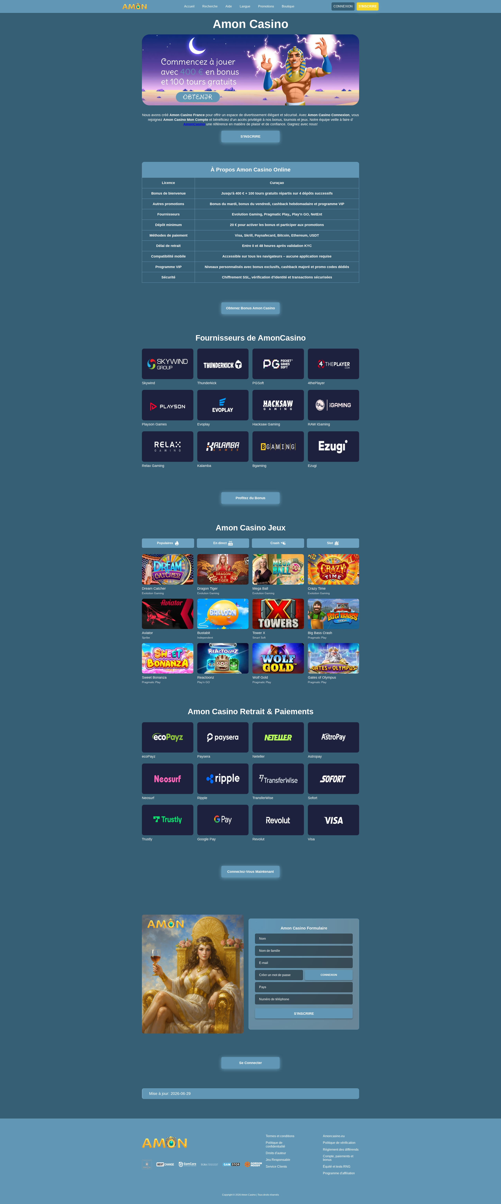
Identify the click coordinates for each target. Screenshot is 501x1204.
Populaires (165, 543)
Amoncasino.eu (334, 1136)
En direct (220, 543)
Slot (330, 543)
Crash (274, 543)
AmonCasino (194, 124)
